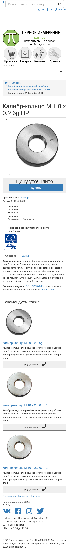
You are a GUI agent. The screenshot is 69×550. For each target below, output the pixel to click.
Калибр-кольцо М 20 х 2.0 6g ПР (25, 342)
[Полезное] (41, 9)
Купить (36, 187)
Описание (10, 255)
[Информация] (49, 9)
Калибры (25, 197)
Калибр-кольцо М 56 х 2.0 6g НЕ (25, 467)
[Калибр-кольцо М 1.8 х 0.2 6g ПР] (37, 146)
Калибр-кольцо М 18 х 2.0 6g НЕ (25, 405)
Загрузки (26, 255)
